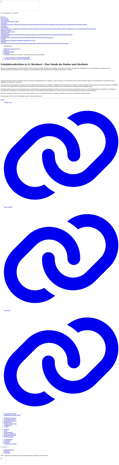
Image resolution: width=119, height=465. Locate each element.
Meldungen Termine (6, 30)
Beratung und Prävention (53, 34)
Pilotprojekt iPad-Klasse (37, 37)
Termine (13, 31)
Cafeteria (70, 34)
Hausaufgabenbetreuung (31, 34)
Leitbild (17, 21)
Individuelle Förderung (40, 24)
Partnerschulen (92, 28)
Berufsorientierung (48, 37)
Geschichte (4, 21)
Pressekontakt (31, 43)
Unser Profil (4, 23)
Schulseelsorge (63, 24)
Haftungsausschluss (9, 450)
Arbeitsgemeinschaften (19, 34)
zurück (2, 99)
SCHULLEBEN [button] (5, 33)
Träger (8, 21)
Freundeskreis (13, 40)
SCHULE (6, 50)
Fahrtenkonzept (42, 34)
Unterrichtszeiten (14, 37)
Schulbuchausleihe (23, 43)
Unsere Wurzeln (5, 20)
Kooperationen (4, 27)
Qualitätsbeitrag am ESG (29, 40)
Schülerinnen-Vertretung (7, 34)
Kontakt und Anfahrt (12, 43)
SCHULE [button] (3, 17)
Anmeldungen (39, 43)
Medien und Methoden (25, 37)
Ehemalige (20, 40)
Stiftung (12, 21)
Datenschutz (7, 452)
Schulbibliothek (64, 34)
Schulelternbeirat (5, 40)
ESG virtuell (4, 43)
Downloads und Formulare (62, 43)
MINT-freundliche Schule (52, 24)
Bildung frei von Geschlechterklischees (78, 28)
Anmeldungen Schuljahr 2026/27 (12, 415)
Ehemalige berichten (82, 24)
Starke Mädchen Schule (16, 24)
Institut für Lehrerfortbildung (12, 28)
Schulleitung (4, 26)
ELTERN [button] (3, 39)
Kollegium (3, 37)
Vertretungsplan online (49, 43)
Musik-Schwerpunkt (28, 24)
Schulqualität (70, 24)
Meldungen (4, 31)
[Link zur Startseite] (20, 10)
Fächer (8, 37)
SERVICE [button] (3, 42)
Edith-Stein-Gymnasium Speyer (12, 49)
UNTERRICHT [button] (5, 36)
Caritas (3, 28)
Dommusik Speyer (24, 28)
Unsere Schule (4, 18)
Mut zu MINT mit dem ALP (60, 28)
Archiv (9, 31)
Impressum (6, 451)
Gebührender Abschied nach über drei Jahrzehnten (17, 59)
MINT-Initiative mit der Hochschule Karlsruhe (41, 28)
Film (75, 24)
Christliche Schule (5, 24)
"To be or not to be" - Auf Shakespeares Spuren (17, 57)
